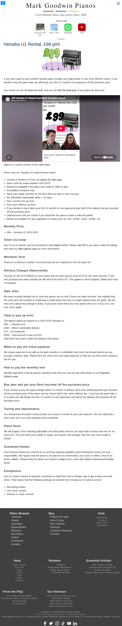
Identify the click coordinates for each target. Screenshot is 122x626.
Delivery (55, 527)
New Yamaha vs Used (102, 565)
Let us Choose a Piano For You (61, 596)
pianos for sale (48, 179)
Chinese (19, 580)
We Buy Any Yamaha (61, 598)
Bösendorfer (18, 527)
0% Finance (57, 523)
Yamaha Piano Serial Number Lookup (102, 572)
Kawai (15, 520)
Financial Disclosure (76, 614)
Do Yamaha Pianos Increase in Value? (19, 598)
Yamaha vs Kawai (102, 570)
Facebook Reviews (61, 572)
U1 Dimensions (19, 603)
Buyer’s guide (19, 565)
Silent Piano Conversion (61, 601)
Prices (19, 572)
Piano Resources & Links (61, 606)
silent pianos (24, 248)
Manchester (102, 518)
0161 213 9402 (61, 21)
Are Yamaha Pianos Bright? (19, 596)
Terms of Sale (60, 614)
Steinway (17, 523)
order (21, 194)
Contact (55, 533)
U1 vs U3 (19, 567)
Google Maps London (60, 570)
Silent (19, 570)
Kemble (15, 544)
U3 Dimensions (19, 601)
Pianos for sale (59, 516)
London (102, 520)
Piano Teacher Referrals (61, 603)
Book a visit (102, 523)
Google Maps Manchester (60, 567)
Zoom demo (102, 525)
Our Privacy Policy (45, 614)
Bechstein (17, 533)
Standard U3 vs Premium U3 (102, 567)
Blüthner (16, 530)
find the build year (67, 90)
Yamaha (61, 39)
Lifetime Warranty (61, 530)
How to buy (57, 520)
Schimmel (17, 540)
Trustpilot (61, 565)
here (47, 164)
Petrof (15, 537)
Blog (20, 578)
